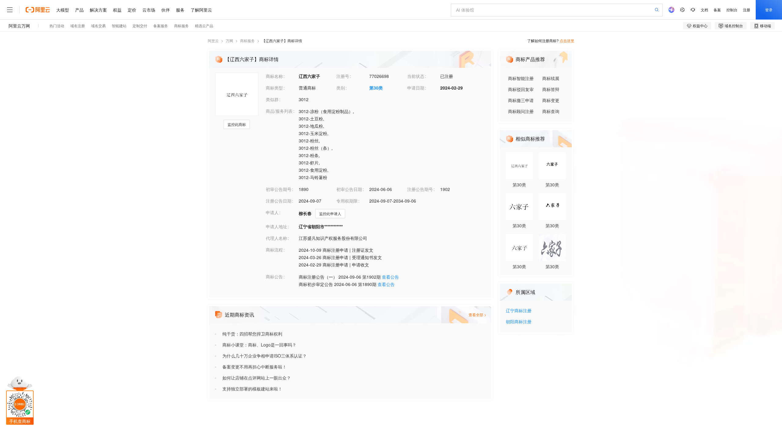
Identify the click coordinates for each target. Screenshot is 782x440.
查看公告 (390, 277)
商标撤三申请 (521, 100)
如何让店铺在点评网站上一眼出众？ (256, 378)
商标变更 (550, 100)
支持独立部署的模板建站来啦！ (252, 389)
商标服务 (247, 40)
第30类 (376, 88)
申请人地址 (276, 226)
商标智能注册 (521, 78)
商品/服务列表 (279, 111)
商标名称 (274, 76)
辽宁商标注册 (519, 311)
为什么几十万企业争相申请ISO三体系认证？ (264, 356)
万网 (229, 40)
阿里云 (213, 40)
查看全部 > (477, 314)
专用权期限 (347, 201)
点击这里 (567, 40)
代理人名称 (276, 238)
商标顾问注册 (521, 111)
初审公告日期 (349, 189)
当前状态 (415, 76)
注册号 (342, 76)
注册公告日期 (278, 201)
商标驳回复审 (521, 89)
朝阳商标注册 (519, 322)
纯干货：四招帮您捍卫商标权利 (252, 334)
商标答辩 (550, 89)
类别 (340, 88)
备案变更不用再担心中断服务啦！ (254, 367)
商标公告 (274, 276)
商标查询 (550, 111)
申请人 (272, 212)
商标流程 (274, 250)
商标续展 (550, 78)
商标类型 (274, 88)
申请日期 (415, 88)
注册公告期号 (420, 189)
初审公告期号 (278, 189)
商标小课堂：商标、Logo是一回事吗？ (259, 345)
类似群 (272, 99)
